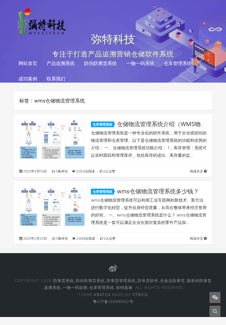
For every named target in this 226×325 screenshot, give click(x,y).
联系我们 (56, 79)
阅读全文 (197, 171)
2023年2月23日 (34, 238)
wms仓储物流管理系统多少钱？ (158, 191)
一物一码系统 (140, 63)
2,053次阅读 (85, 171)
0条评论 (61, 171)
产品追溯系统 (61, 63)
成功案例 (27, 79)
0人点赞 (109, 171)
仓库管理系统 (178, 63)
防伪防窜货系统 (100, 63)
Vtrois (140, 294)
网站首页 (27, 63)
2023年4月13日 (34, 171)
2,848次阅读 (85, 238)
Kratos (102, 294)
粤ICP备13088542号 (113, 301)
